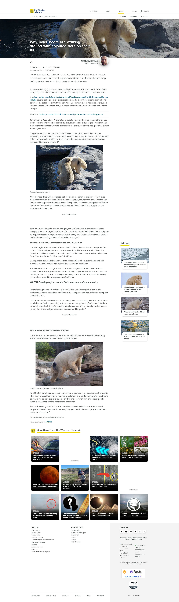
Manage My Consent (38, 542)
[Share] (31, 62)
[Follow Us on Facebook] (121, 532)
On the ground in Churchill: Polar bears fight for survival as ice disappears (71, 114)
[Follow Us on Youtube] (130, 532)
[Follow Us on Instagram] (126, 532)
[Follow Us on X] (144, 532)
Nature (41, 17)
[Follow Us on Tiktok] (135, 532)
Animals (47, 17)
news (35, 17)
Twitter (49, 422)
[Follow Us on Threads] (140, 532)
